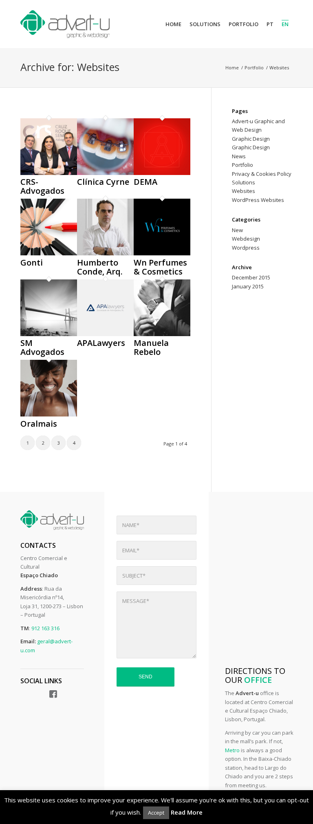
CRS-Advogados (42, 186)
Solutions (243, 182)
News (239, 156)
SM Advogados (42, 347)
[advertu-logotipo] (65, 24)
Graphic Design (251, 138)
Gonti (31, 262)
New (237, 230)
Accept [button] (156, 812)
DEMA (145, 181)
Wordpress (246, 247)
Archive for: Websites (69, 67)
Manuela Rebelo (151, 347)
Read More (187, 812)
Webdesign (246, 238)
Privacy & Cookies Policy (261, 173)
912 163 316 (45, 628)
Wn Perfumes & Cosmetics (160, 267)
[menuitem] (173, 24)
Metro (232, 750)
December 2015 (251, 277)
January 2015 (248, 286)
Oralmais (38, 423)
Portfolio (242, 164)
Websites (243, 191)
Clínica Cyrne (103, 181)
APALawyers (101, 342)
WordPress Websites (258, 200)
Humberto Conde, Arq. (100, 267)
